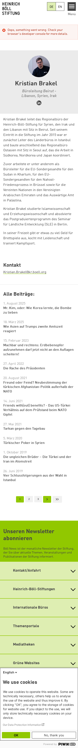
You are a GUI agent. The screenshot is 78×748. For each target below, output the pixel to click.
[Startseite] (23, 8)
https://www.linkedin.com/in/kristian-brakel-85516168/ (39, 102)
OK (16, 735)
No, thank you (54, 735)
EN (60, 6)
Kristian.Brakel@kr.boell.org (24, 272)
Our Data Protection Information (22, 724)
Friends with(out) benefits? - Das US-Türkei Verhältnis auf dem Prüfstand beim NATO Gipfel (36, 410)
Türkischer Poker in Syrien (24, 443)
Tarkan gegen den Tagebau (24, 429)
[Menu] (72, 6)
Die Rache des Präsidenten (24, 368)
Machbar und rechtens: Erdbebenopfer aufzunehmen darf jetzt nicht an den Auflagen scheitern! (38, 350)
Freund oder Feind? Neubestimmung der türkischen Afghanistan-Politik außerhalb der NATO (38, 387)
